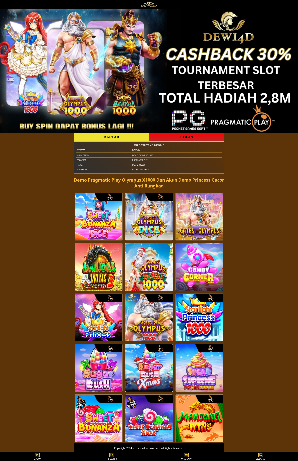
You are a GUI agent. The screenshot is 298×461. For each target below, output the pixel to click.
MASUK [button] (37, 458)
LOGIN (186, 137)
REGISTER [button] (112, 458)
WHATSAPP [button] (186, 458)
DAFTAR (111, 137)
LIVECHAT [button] (261, 458)
